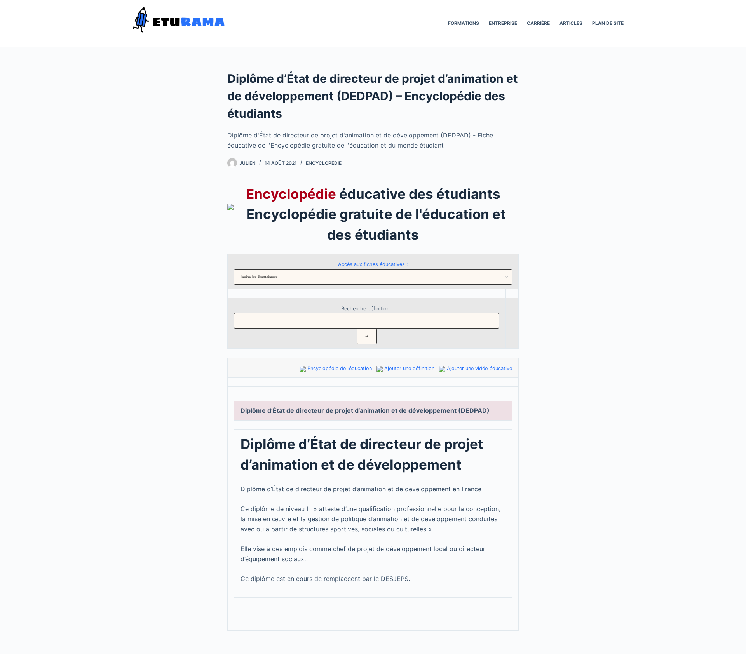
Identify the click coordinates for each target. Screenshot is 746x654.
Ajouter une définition (409, 368)
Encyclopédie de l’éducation (339, 368)
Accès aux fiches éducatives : (373, 264)
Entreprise (503, 23)
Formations (463, 23)
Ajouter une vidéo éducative (479, 368)
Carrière (538, 23)
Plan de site (608, 23)
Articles (571, 23)
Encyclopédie (324, 163)
